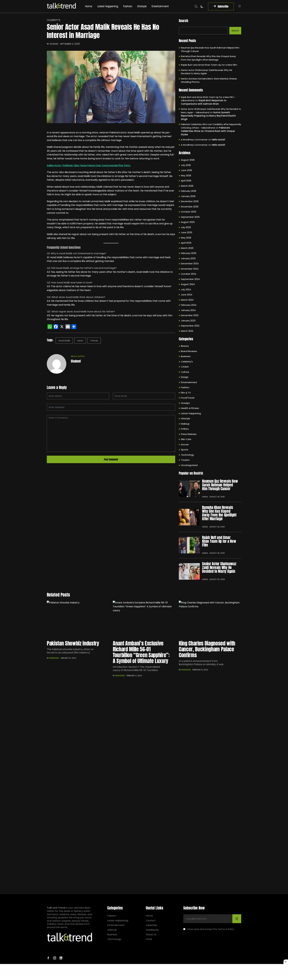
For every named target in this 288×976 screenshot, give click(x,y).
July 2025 (186, 227)
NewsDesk (54, 658)
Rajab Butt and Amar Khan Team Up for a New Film (209, 64)
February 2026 (188, 191)
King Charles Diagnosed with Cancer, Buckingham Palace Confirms (207, 649)
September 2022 (190, 325)
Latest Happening (107, 6)
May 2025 (186, 237)
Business (185, 356)
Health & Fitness (190, 408)
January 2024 (188, 310)
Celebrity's (53, 20)
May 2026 (186, 175)
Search (183, 20)
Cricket (185, 366)
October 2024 (188, 273)
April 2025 (186, 242)
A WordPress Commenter (194, 139)
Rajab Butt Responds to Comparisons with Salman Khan (203, 102)
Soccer (185, 444)
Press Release (188, 434)
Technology (187, 454)
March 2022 (187, 330)
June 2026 (186, 170)
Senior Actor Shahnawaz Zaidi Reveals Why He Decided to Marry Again (206, 71)
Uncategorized (189, 465)
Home (88, 6)
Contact (151, 920)
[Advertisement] (144, 970)
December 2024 (190, 263)
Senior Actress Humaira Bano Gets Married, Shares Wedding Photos (209, 80)
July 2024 (186, 289)
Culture (185, 371)
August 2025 (188, 222)
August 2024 (188, 284)
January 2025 (188, 258)
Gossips (185, 403)
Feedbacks (152, 929)
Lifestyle (142, 6)
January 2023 (188, 320)
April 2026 (186, 180)
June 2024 (186, 294)
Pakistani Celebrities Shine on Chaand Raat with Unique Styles (208, 131)
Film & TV (186, 392)
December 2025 (190, 201)
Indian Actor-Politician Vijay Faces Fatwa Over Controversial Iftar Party (88, 165)
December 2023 (189, 315)
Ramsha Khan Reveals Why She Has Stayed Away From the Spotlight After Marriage (208, 58)
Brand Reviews (189, 351)
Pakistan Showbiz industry (73, 643)
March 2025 (187, 248)
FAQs (149, 939)
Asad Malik (64, 340)
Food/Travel (187, 397)
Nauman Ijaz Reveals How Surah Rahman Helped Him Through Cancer (210, 49)
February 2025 (188, 253)
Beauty (185, 346)
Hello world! (218, 139)
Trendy (94, 340)
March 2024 (187, 299)
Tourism (185, 459)
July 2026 (186, 165)
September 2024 (190, 279)
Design (184, 377)
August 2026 (188, 159)
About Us (151, 934)
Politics (185, 428)
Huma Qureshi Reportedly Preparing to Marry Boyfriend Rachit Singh (208, 116)
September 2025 (190, 217)
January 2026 (188, 196)
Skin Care (186, 439)
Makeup (185, 423)
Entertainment (160, 6)
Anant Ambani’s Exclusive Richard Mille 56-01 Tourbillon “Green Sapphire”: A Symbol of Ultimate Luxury (141, 652)
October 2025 (188, 211)
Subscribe (223, 6)
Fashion (127, 6)
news (80, 340)
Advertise (151, 925)
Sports (184, 449)
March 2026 (187, 185)
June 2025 (186, 232)
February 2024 (188, 305)
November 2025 (189, 206)
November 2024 (189, 268)
